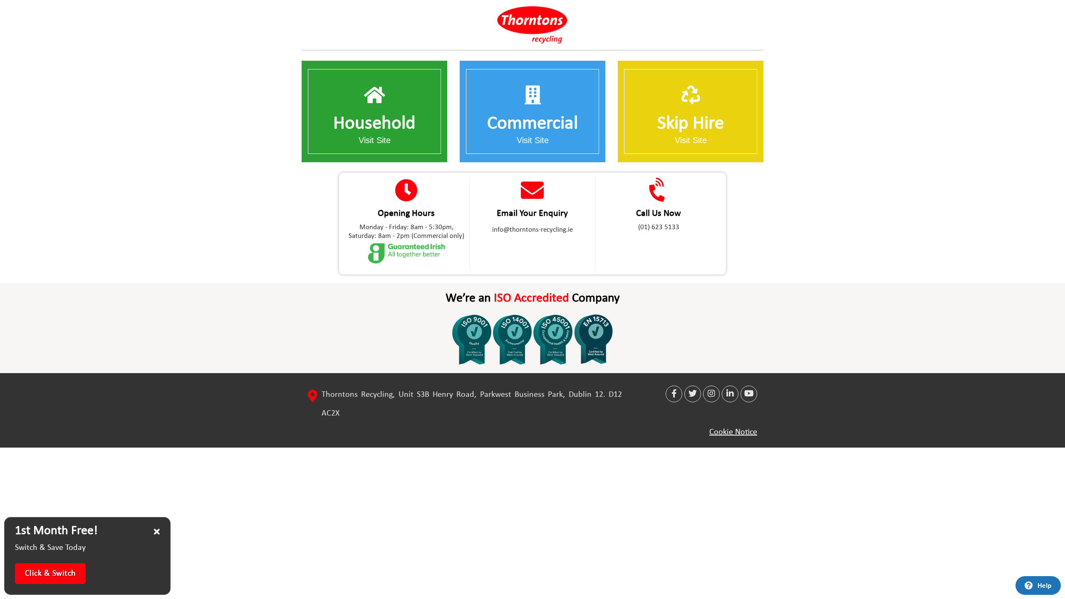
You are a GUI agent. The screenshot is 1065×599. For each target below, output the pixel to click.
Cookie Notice (733, 432)
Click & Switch (50, 573)
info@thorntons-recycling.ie (532, 229)
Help (1045, 585)
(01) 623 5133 (658, 227)
